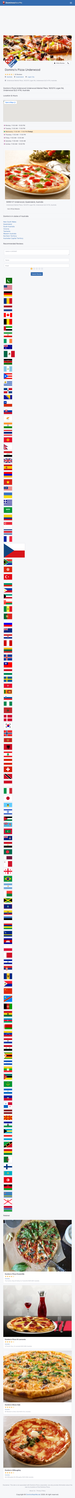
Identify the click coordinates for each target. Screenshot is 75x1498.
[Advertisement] (37, 21)
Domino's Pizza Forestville (14, 1274)
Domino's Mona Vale (12, 1405)
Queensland (20, 77)
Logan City (30, 77)
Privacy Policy (41, 1491)
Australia (9, 77)
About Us (32, 1491)
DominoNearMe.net (33, 1494)
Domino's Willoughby (13, 1470)
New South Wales (9, 222)
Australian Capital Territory (13, 238)
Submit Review (37, 274)
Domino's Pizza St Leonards (15, 1339)
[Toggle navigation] (71, 3)
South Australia (9, 226)
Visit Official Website (13, 209)
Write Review (60, 63)
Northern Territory (10, 236)
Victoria (6, 229)
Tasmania (6, 231)
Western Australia (9, 234)
